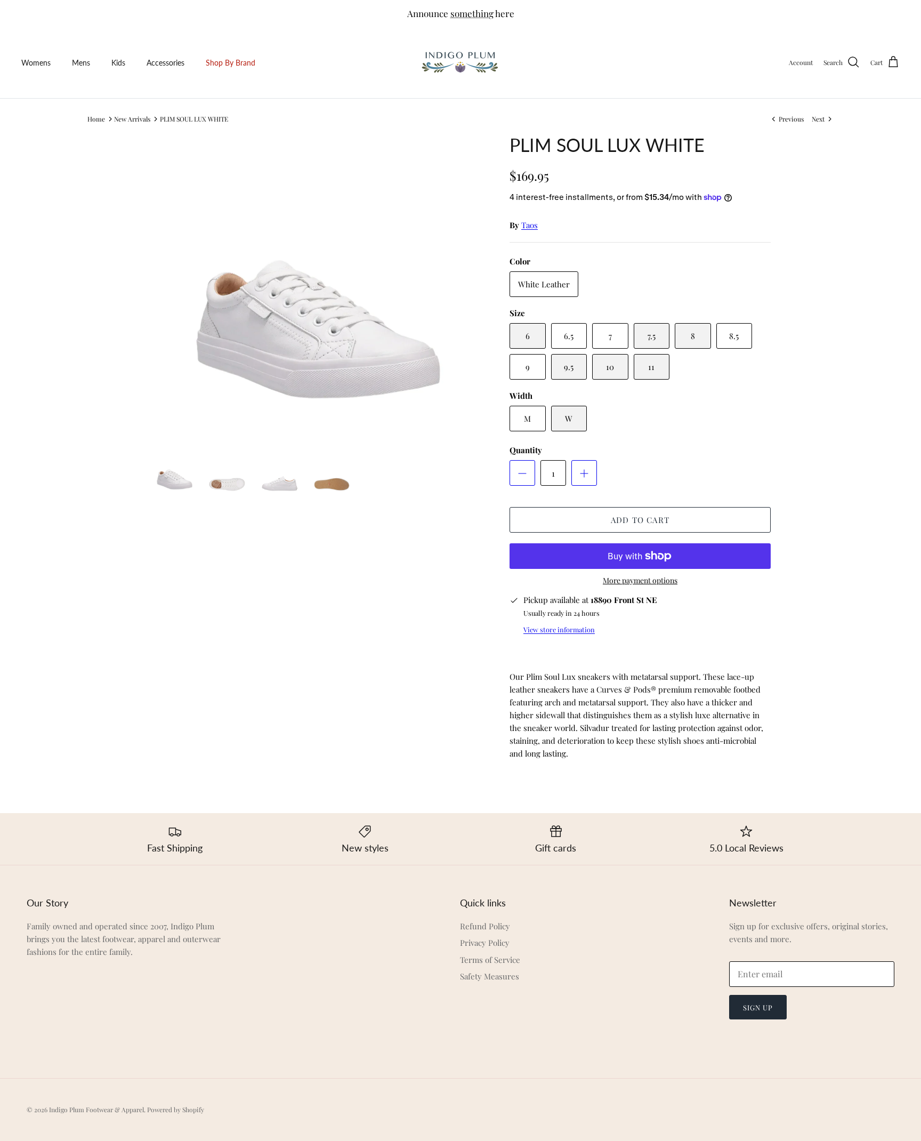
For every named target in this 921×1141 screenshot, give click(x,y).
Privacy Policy (485, 942)
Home (96, 119)
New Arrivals (132, 119)
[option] (318, 287)
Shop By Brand (230, 62)
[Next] (474, 287)
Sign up (758, 1007)
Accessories (165, 62)
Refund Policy (485, 926)
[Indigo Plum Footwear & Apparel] (461, 62)
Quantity (526, 450)
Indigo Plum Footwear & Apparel (96, 1109)
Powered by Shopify (175, 1109)
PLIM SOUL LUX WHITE (194, 119)
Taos (529, 225)
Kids (118, 62)
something (472, 13)
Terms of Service (490, 959)
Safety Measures (489, 976)
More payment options (640, 580)
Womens (36, 62)
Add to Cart (640, 520)
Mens (81, 62)
